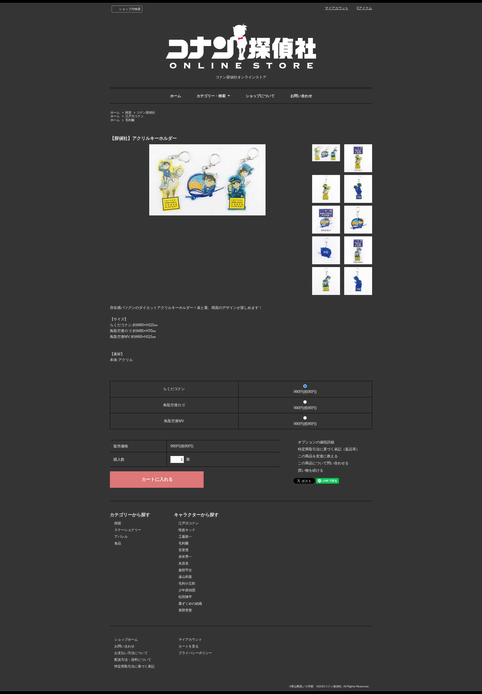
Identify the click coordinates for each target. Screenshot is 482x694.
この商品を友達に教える (318, 456)
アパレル (121, 537)
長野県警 (185, 610)
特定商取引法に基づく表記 (134, 666)
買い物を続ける (310, 470)
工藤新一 (185, 537)
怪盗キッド (187, 530)
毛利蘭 (129, 120)
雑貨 (128, 112)
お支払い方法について (131, 653)
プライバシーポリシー (195, 653)
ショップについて (260, 96)
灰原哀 (184, 563)
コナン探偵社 (146, 112)
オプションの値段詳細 (316, 442)
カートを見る (189, 646)
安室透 (184, 550)
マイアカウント (336, 8)
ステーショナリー (127, 530)
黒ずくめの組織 (190, 604)
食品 (117, 543)
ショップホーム (126, 640)
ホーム (175, 96)
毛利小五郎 (187, 583)
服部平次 (185, 570)
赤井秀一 (185, 557)
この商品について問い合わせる (323, 463)
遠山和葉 (185, 577)
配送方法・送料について (132, 660)
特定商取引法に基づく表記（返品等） (329, 449)
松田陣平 (185, 597)
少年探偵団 (187, 590)
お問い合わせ (301, 96)
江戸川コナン (134, 116)
